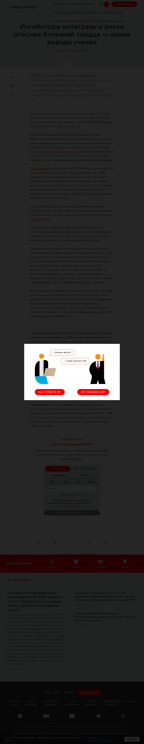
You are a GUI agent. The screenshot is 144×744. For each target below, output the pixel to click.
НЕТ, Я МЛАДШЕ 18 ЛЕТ (93, 392)
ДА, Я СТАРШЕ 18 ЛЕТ (50, 392)
